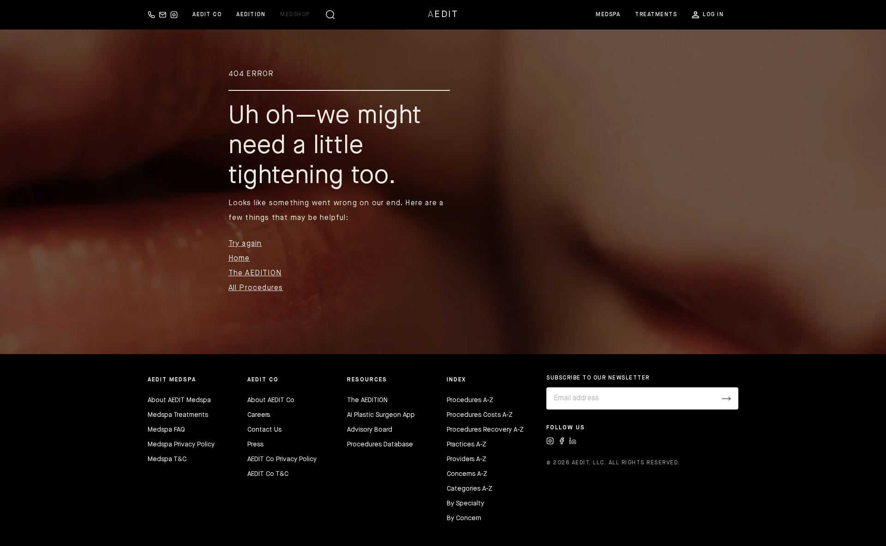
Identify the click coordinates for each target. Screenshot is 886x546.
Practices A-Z (466, 444)
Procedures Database (380, 444)
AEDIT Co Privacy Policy (282, 459)
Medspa (608, 15)
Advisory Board (369, 430)
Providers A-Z (466, 459)
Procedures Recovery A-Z (485, 430)
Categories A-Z (469, 489)
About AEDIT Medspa (179, 400)
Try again (245, 244)
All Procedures (255, 288)
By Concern (464, 518)
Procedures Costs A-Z (480, 415)
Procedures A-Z (470, 400)
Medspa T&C (167, 459)
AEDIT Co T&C (267, 474)
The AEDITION (254, 273)
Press (255, 444)
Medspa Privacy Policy (181, 444)
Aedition (250, 15)
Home (239, 258)
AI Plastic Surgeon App (381, 415)
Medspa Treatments (178, 415)
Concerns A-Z (467, 474)
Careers (258, 415)
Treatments (656, 15)
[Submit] (726, 398)
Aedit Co (207, 15)
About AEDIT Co (270, 400)
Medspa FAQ (166, 430)
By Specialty (465, 503)
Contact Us (264, 430)
